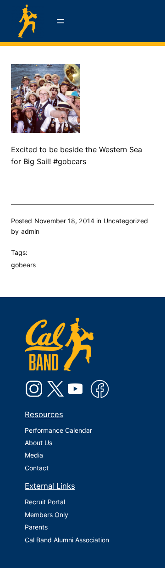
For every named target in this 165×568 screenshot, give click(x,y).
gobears (23, 265)
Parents (36, 527)
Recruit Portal (45, 502)
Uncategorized (126, 221)
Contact (37, 468)
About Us (38, 443)
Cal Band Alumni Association (67, 540)
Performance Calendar (58, 430)
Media (34, 455)
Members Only (46, 514)
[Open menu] (60, 21)
